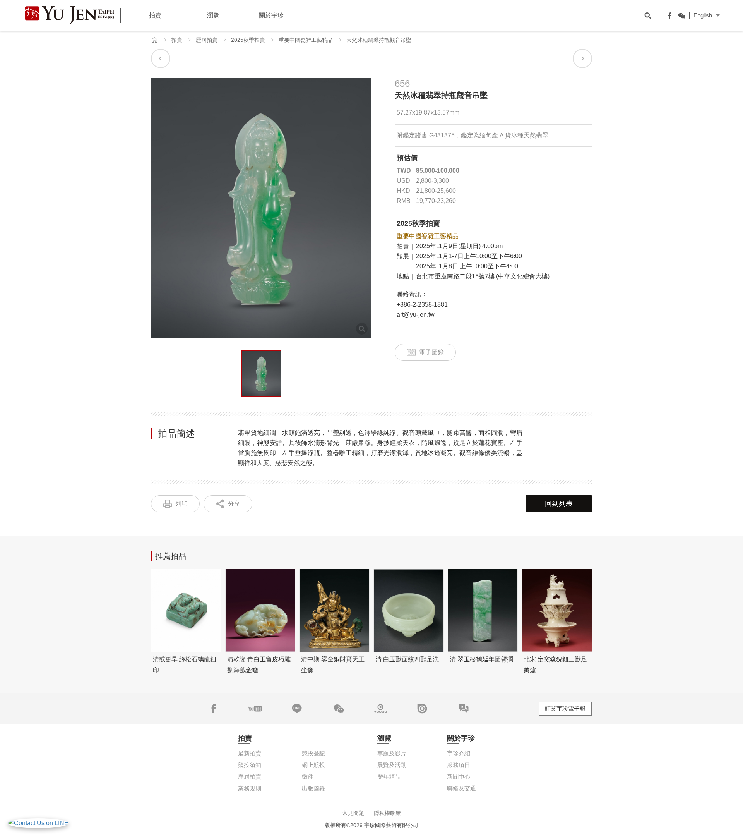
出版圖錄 (313, 788)
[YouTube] (255, 708)
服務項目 (458, 765)
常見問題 (353, 813)
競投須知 (249, 765)
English (702, 15)
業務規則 (249, 788)
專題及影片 (391, 753)
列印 (181, 503)
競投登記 (313, 753)
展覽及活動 (391, 765)
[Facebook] (668, 15)
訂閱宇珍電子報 (565, 708)
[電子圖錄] (422, 708)
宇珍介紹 (458, 753)
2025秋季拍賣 (248, 40)
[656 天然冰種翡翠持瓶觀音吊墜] (261, 373)
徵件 (307, 776)
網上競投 (313, 765)
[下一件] (582, 58)
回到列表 (559, 504)
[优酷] (380, 708)
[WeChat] (679, 15)
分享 (234, 503)
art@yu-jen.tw (416, 314)
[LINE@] (297, 708)
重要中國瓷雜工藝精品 (306, 40)
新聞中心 (458, 776)
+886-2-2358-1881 (422, 304)
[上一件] (160, 58)
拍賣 (176, 40)
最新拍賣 (249, 753)
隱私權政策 (387, 813)
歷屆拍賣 (206, 40)
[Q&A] (463, 708)
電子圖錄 (431, 352)
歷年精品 (389, 776)
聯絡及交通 (461, 788)
